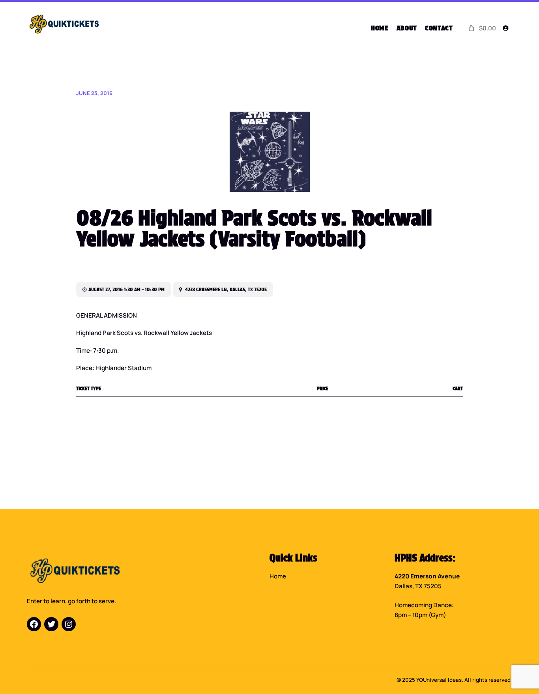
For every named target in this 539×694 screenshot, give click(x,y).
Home (278, 576)
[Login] (505, 28)
